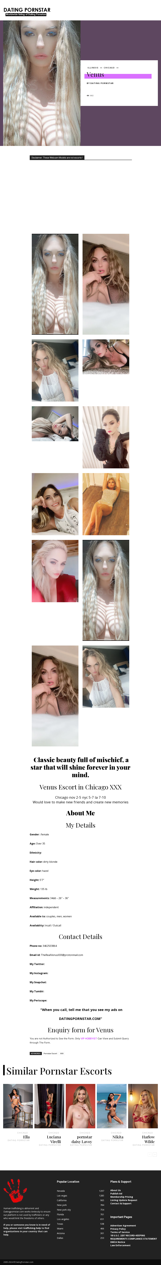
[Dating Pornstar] (26, 12)
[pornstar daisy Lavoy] (80, 1106)
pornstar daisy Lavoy (82, 1139)
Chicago (109, 68)
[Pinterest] (104, 89)
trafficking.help (32, 1228)
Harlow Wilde (148, 1139)
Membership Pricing (121, 1196)
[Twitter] (97, 89)
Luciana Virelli (54, 1139)
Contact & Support (120, 1203)
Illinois (93, 68)
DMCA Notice (117, 1242)
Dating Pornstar (102, 83)
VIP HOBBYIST (89, 1038)
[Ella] (18, 1106)
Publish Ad (116, 1193)
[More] (119, 89)
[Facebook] (90, 89)
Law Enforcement (120, 1245)
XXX (62, 1053)
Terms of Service (120, 1232)
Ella (26, 1136)
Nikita (117, 1136)
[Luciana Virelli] (49, 1106)
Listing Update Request (123, 1200)
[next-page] (155, 1154)
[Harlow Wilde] (143, 1106)
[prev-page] (150, 1154)
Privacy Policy (118, 1228)
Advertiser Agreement (123, 1225)
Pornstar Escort (50, 1053)
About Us (115, 1190)
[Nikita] (112, 1106)
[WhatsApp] (111, 89)
